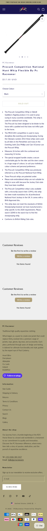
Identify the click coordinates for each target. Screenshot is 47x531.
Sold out (23, 104)
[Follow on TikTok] (30, 496)
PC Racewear (8, 63)
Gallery (5, 422)
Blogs (5, 418)
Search (5, 414)
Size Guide (7, 389)
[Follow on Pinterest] (17, 496)
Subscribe (11, 487)
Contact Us (7, 410)
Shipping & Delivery (10, 393)
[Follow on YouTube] (23, 496)
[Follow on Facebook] (4, 496)
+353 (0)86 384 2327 (13, 457)
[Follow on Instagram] (10, 496)
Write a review (23, 256)
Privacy (5, 406)
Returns (6, 397)
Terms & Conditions (10, 401)
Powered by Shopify (33, 509)
